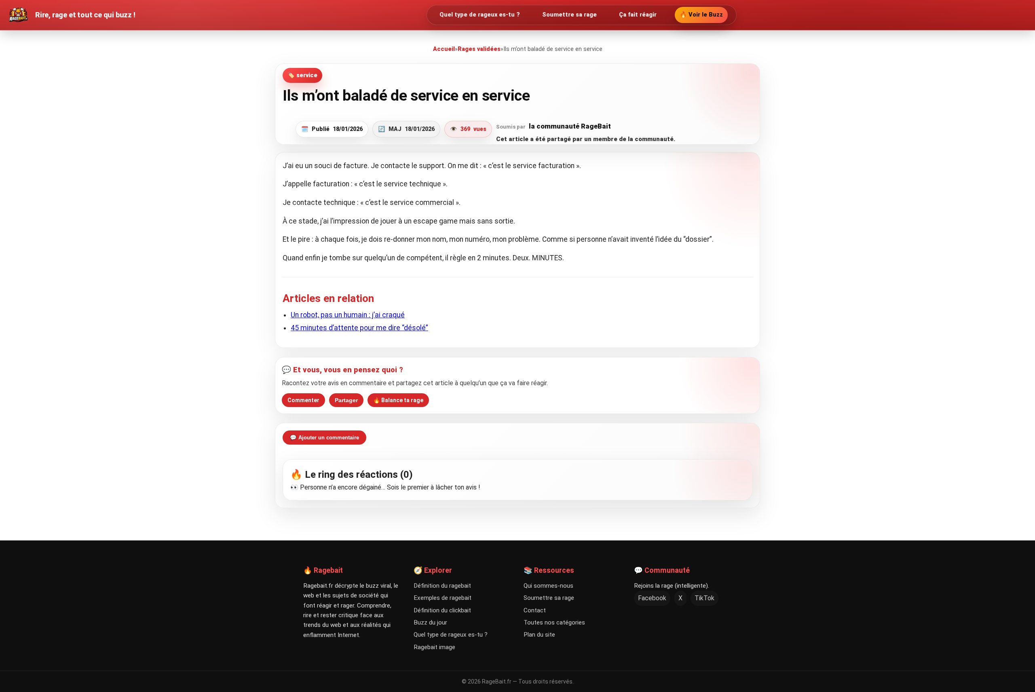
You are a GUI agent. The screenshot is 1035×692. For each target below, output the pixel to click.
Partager (346, 400)
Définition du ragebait (442, 585)
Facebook (652, 598)
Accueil (444, 49)
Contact (535, 610)
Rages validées (479, 49)
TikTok (704, 598)
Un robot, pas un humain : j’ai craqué (348, 315)
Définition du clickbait (442, 610)
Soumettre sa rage (569, 14)
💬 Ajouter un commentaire (324, 438)
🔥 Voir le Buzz (701, 14)
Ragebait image (434, 647)
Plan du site (539, 634)
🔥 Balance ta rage (398, 400)
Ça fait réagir (638, 14)
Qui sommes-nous (548, 585)
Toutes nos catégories (554, 622)
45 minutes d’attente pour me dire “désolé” (359, 328)
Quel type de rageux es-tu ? (479, 14)
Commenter (303, 400)
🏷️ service (302, 75)
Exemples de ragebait (442, 597)
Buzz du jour (430, 622)
